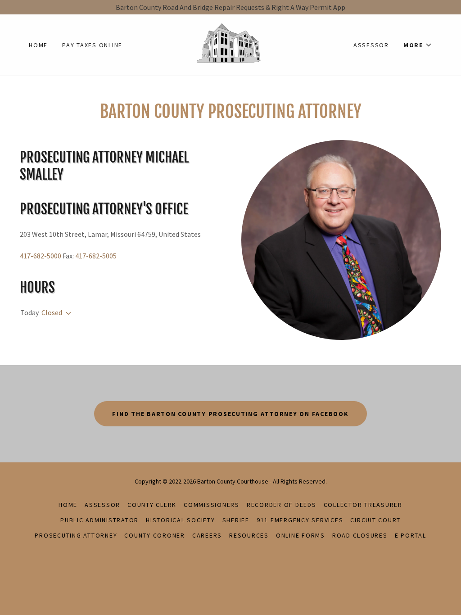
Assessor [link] (371, 45)
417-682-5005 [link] (96, 255)
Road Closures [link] (360, 535)
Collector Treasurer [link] (363, 505)
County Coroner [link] (154, 535)
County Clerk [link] (151, 505)
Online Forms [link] (300, 535)
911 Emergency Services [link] (300, 520)
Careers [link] (207, 535)
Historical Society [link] (180, 520)
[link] (230, 44)
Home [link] (38, 45)
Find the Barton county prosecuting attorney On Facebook (230, 414)
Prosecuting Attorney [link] (76, 535)
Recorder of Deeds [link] (281, 505)
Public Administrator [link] (99, 520)
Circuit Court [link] (375, 520)
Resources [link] (249, 535)
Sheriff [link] (235, 520)
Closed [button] (51, 312)
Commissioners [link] (212, 505)
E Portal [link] (410, 535)
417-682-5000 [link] (40, 255)
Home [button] (68, 505)
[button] (417, 45)
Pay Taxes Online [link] (92, 45)
